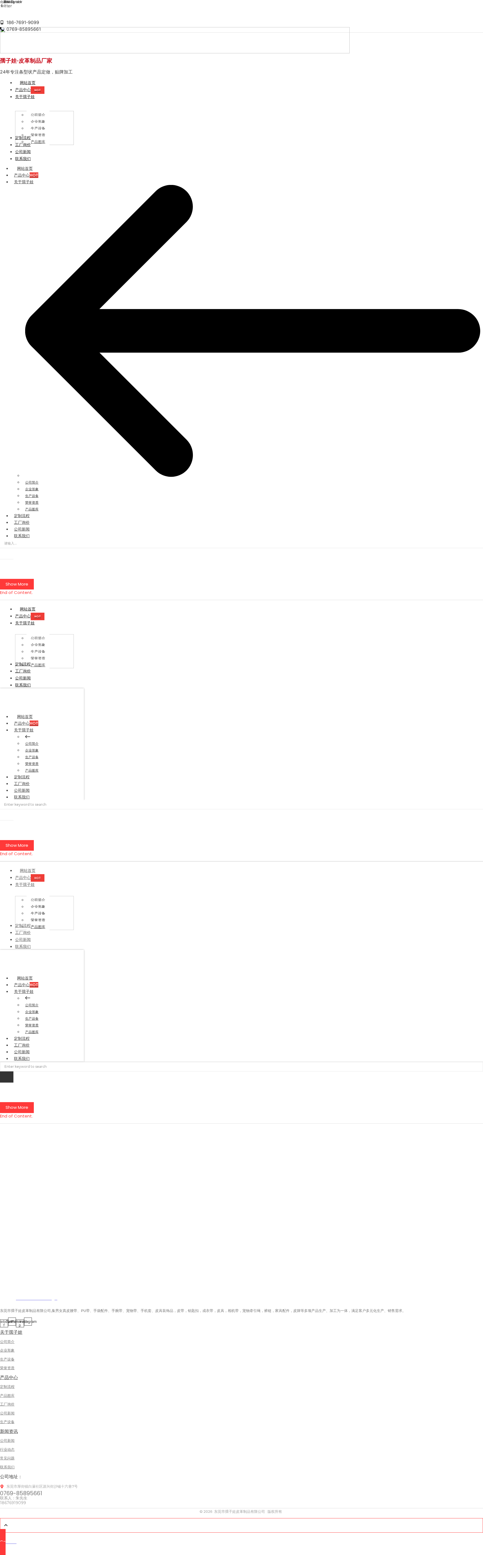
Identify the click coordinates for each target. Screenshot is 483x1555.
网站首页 (25, 168)
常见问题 (7, 1458)
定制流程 (22, 516)
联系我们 (22, 536)
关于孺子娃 (24, 182)
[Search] (6, 553)
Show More (17, 584)
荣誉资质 (32, 502)
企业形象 (32, 489)
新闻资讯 (9, 1431)
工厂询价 (22, 522)
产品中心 (26, 175)
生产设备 (32, 495)
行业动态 (7, 1449)
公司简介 (32, 482)
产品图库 (32, 509)
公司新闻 (22, 529)
